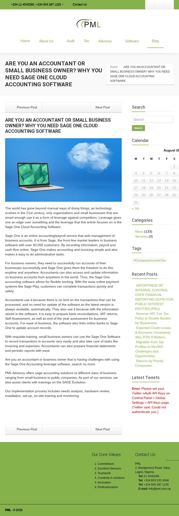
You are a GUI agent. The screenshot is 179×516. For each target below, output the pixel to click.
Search (138, 128)
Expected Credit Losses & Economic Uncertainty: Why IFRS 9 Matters (153, 332)
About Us (46, 41)
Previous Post (26, 107)
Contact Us (79, 4)
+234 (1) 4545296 (22, 4)
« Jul (135, 208)
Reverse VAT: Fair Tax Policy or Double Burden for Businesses (153, 318)
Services (141, 236)
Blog (155, 41)
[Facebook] (159, 4)
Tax (86, 41)
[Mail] (159, 494)
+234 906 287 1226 (48, 4)
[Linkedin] (150, 4)
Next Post (103, 107)
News (139, 231)
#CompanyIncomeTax (150, 260)
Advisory (105, 41)
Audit (70, 41)
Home (25, 41)
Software (132, 41)
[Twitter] (169, 4)
